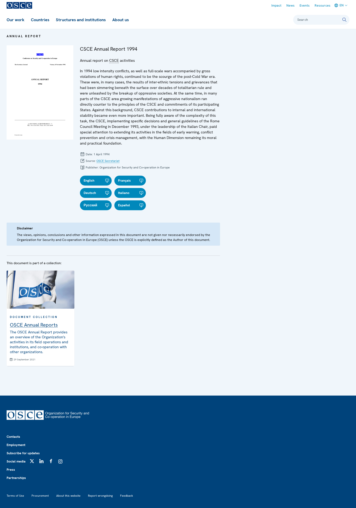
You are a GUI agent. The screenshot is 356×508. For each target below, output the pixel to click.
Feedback (126, 495)
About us (120, 19)
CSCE (114, 60)
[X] (32, 461)
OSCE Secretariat (107, 161)
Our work (15, 19)
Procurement (40, 495)
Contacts (13, 436)
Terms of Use (15, 495)
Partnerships (16, 478)
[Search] (344, 20)
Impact (276, 5)
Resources (322, 5)
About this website (68, 495)
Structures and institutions (81, 19)
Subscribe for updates (23, 453)
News (290, 5)
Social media (16, 461)
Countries (40, 19)
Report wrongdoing (100, 495)
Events (305, 5)
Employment (16, 445)
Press (11, 469)
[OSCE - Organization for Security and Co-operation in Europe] (19, 5)
